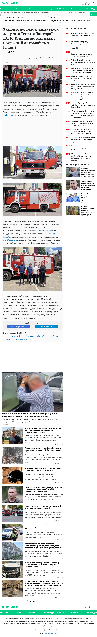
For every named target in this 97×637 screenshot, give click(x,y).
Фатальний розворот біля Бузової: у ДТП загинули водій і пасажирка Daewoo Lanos (83, 105)
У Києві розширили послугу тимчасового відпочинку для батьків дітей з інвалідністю (81, 131)
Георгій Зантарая (26, 336)
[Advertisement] (32, 131)
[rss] (88, 3)
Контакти (59, 630)
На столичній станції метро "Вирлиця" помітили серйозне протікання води (70, 21)
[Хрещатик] (10, 3)
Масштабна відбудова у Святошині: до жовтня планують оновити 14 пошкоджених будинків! (82, 45)
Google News (20, 327)
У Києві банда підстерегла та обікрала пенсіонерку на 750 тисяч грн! (83, 62)
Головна (4, 8)
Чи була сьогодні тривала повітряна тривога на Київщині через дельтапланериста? (24, 21)
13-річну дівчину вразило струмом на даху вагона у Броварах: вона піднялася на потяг (83, 140)
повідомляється (10, 115)
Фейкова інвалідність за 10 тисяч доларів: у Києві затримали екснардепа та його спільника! (82, 36)
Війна (18, 8)
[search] (93, 3)
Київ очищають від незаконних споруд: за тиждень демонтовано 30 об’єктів (83, 148)
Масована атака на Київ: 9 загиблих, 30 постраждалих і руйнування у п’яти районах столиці (81, 157)
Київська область (23, 339)
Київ (38, 336)
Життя (31, 8)
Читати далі (31, 601)
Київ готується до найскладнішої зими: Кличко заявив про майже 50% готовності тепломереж (82, 70)
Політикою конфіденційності (59, 12)
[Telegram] (9, 52)
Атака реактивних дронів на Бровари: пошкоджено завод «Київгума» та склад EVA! (81, 54)
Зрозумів (93, 14)
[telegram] (85, 3)
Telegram (48, 327)
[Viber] (12, 52)
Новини (74, 8)
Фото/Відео (91, 8)
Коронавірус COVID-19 (53, 8)
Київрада (45, 336)
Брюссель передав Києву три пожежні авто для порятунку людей (81, 78)
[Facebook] (5, 52)
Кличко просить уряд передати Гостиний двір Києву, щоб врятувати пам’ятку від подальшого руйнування (82, 96)
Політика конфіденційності (44, 630)
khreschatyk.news (51, 634)
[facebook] (83, 3)
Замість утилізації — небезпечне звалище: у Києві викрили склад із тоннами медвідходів (83, 123)
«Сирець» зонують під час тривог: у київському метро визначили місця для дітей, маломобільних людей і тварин (83, 114)
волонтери (13, 336)
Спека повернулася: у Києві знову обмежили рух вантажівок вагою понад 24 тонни (83, 87)
